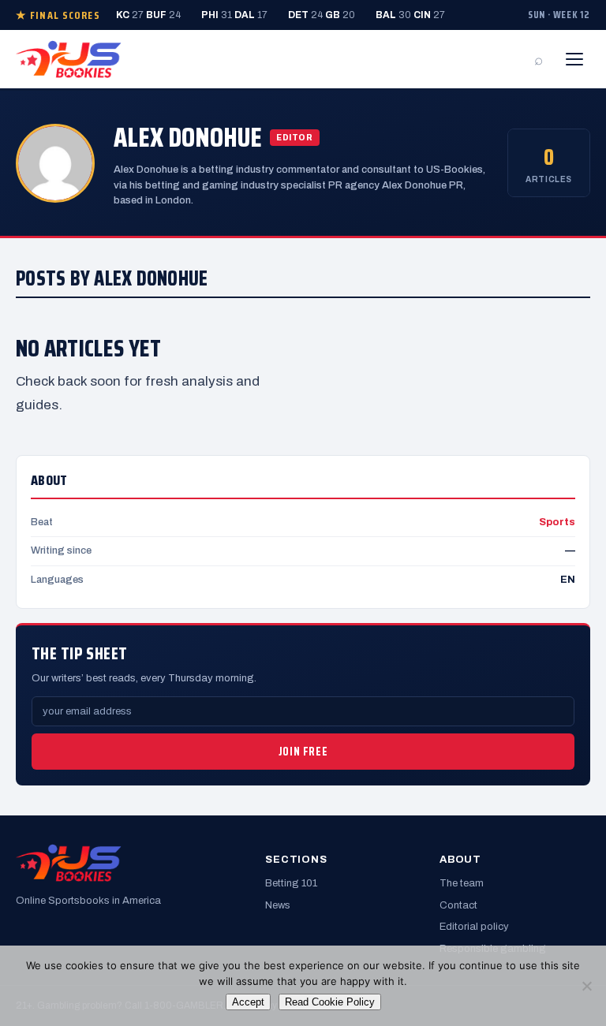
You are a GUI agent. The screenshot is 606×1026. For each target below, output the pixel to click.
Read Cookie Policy (330, 1002)
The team (462, 883)
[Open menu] (574, 59)
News (277, 905)
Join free (303, 751)
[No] (586, 986)
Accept (248, 1002)
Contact (458, 905)
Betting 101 (291, 883)
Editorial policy (474, 926)
